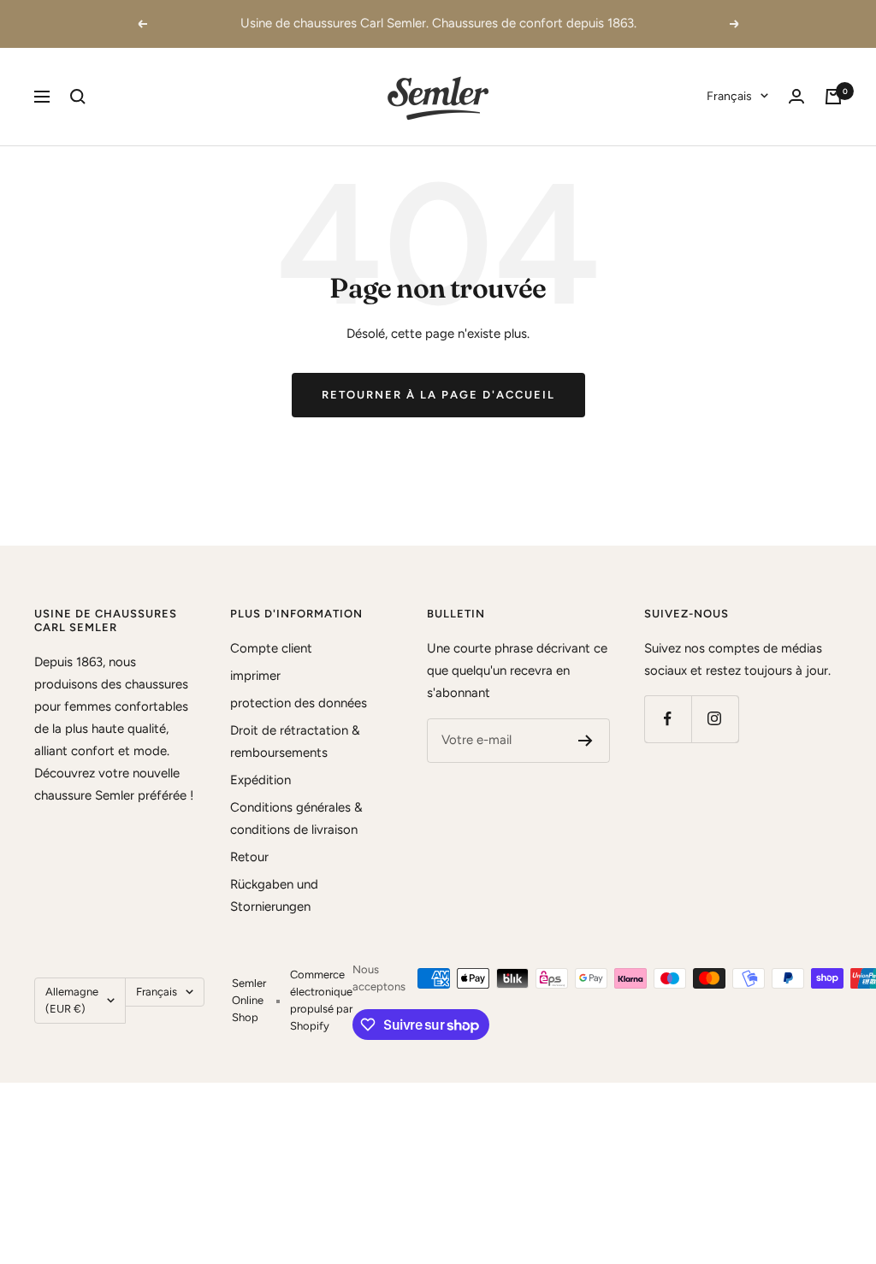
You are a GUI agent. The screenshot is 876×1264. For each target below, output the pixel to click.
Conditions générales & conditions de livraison (296, 818)
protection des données (298, 703)
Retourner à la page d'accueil (438, 394)
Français (729, 96)
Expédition (260, 780)
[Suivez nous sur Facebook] (667, 718)
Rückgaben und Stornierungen (274, 895)
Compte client (271, 648)
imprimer (255, 675)
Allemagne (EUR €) (71, 1000)
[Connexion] (796, 96)
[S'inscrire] (585, 741)
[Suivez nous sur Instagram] (714, 718)
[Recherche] (78, 96)
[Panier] (833, 96)
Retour (249, 857)
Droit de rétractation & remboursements (295, 741)
